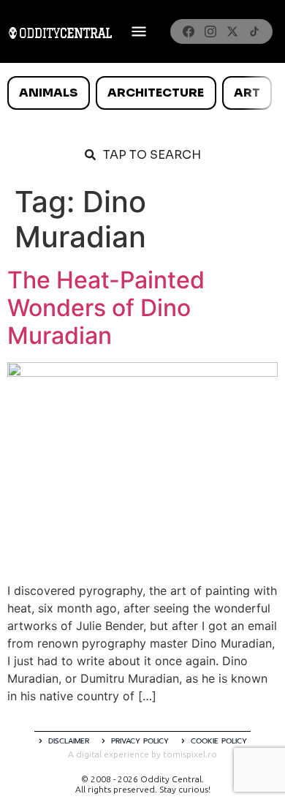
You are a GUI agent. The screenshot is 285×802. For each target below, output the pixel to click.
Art (247, 92)
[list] (142, 93)
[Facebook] (188, 31)
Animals (48, 92)
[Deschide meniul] (139, 31)
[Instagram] (210, 31)
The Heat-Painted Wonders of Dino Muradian (106, 308)
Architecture (155, 92)
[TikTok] (254, 31)
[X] (232, 31)
